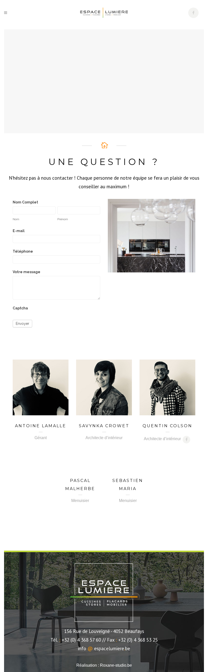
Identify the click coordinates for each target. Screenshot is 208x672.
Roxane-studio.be (116, 665)
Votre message (26, 272)
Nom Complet (25, 202)
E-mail (19, 231)
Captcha (20, 308)
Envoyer (22, 324)
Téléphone (23, 251)
